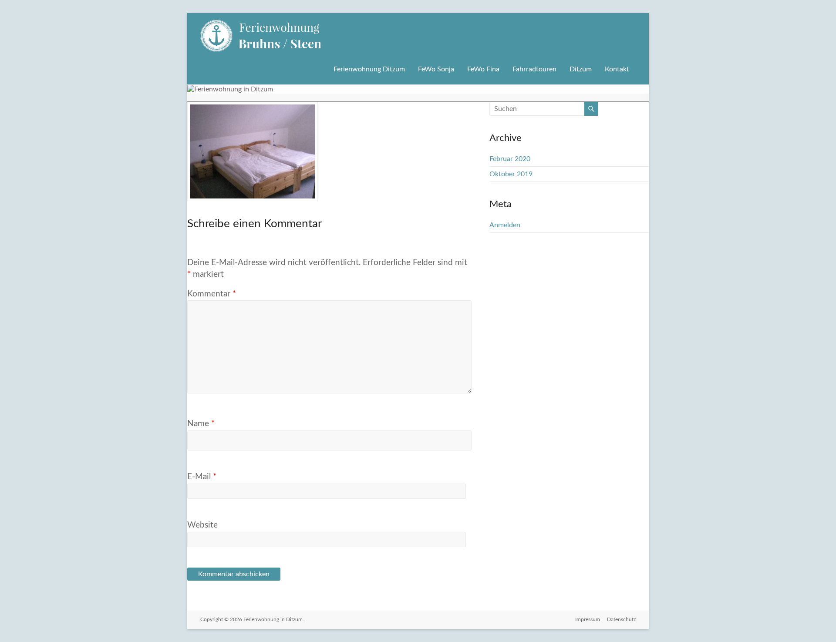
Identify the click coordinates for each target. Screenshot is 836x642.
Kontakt (617, 69)
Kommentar (211, 294)
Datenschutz (621, 619)
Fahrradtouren (534, 69)
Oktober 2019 (511, 174)
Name (201, 424)
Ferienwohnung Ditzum (369, 69)
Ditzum (581, 69)
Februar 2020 (509, 158)
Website (202, 525)
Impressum (587, 619)
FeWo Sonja (436, 69)
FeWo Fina (483, 69)
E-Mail (201, 477)
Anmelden (504, 225)
